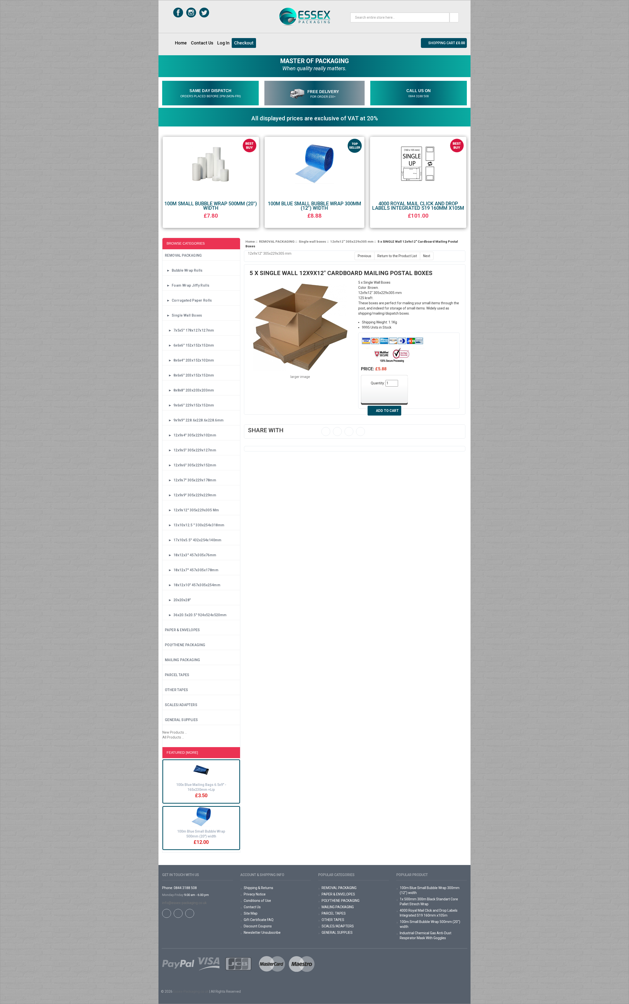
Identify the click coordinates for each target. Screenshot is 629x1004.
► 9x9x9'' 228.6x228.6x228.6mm (194, 420)
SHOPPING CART (446, 43)
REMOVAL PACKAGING (183, 255)
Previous (364, 256)
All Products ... (173, 737)
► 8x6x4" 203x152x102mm (189, 360)
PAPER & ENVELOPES (182, 630)
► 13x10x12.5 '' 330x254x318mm (195, 525)
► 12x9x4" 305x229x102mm (190, 435)
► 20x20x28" (178, 600)
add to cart (387, 411)
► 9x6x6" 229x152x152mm (189, 405)
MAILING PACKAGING (182, 660)
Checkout (244, 42)
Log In (223, 43)
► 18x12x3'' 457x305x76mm (190, 555)
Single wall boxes (312, 241)
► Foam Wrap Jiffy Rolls (187, 285)
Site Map (250, 913)
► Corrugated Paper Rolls (188, 300)
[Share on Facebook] (325, 431)
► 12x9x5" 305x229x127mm (190, 450)
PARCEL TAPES (177, 675)
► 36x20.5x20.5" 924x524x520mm (196, 615)
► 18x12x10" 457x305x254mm (192, 585)
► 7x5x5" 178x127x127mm (189, 330)
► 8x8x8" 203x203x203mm (189, 390)
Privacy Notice (255, 894)
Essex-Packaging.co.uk (191, 991)
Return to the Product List (397, 256)
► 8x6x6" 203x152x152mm (189, 375)
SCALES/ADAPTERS (181, 705)
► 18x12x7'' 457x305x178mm (191, 570)
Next (426, 256)
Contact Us (202, 43)
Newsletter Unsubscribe (262, 932)
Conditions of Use (257, 901)
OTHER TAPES (176, 690)
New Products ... (174, 732)
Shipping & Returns (258, 888)
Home (181, 43)
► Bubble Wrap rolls (184, 270)
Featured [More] (182, 752)
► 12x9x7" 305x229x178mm (190, 480)
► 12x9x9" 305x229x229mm (190, 495)
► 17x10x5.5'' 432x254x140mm (193, 540)
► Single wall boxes (183, 315)
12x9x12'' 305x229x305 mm (351, 241)
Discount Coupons (258, 926)
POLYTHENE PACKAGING (185, 645)
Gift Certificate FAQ (258, 920)
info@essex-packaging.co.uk (184, 903)
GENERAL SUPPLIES (181, 720)
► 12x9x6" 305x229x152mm (190, 465)
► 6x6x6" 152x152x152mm (189, 345)
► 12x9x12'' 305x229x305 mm (192, 510)
